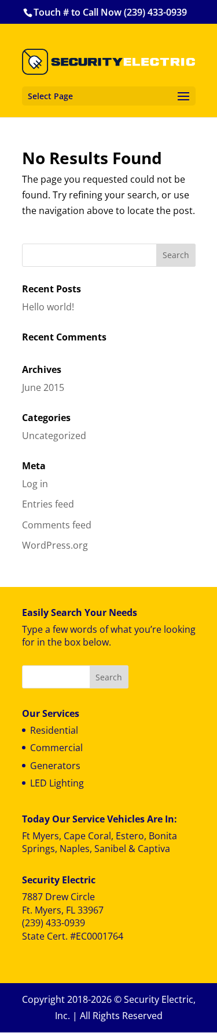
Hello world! (48, 306)
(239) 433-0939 (53, 922)
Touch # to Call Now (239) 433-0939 (110, 12)
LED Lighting (57, 783)
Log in (35, 483)
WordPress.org (55, 545)
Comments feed (56, 525)
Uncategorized (54, 435)
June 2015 (43, 387)
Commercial (56, 747)
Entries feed (48, 504)
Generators (55, 765)
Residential (54, 730)
